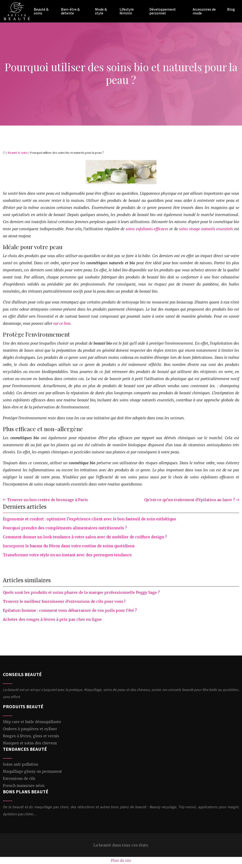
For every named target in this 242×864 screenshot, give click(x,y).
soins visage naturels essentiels (206, 228)
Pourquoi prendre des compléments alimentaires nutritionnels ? (65, 527)
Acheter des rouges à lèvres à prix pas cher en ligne (52, 619)
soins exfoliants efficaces (147, 228)
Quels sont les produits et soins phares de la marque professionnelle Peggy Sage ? (81, 592)
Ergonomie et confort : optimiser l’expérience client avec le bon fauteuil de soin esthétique (89, 519)
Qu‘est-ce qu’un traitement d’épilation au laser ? (189, 499)
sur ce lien (61, 323)
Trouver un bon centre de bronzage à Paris (47, 499)
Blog (231, 9)
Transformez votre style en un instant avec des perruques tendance (67, 554)
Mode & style (101, 11)
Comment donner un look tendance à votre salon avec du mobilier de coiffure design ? (85, 536)
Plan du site (121, 860)
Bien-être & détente (70, 11)
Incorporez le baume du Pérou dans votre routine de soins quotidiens (69, 545)
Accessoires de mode (204, 11)
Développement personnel (162, 11)
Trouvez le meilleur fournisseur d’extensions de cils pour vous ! (64, 601)
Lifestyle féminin (127, 11)
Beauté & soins (41, 11)
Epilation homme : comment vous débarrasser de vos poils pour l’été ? (70, 610)
